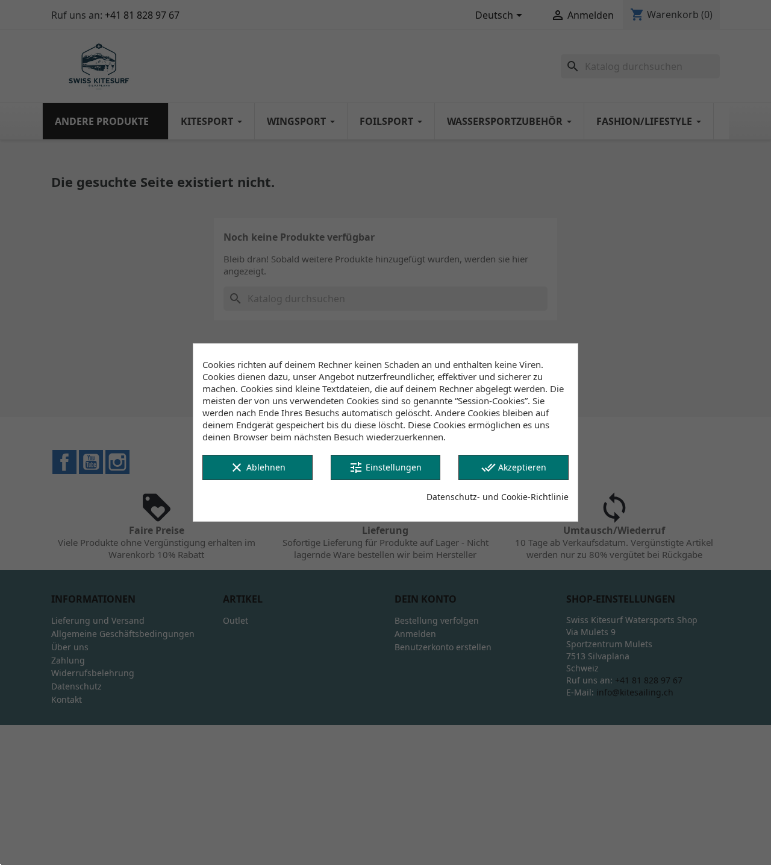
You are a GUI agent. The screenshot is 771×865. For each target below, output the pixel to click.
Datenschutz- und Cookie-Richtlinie (497, 496)
